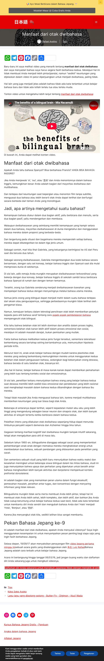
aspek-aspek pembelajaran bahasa (71, 315)
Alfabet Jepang (12, 638)
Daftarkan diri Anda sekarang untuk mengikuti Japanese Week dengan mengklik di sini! (52, 568)
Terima (58, 653)
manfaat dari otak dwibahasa (77, 94)
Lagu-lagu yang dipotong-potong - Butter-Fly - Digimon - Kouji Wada (45, 595)
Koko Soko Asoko (17, 591)
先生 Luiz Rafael (76, 547)
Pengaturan (89, 653)
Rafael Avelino (50, 41)
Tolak (72, 653)
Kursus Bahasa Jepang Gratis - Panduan (26, 624)
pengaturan (28, 658)
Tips (65, 41)
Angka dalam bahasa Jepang (20, 631)
